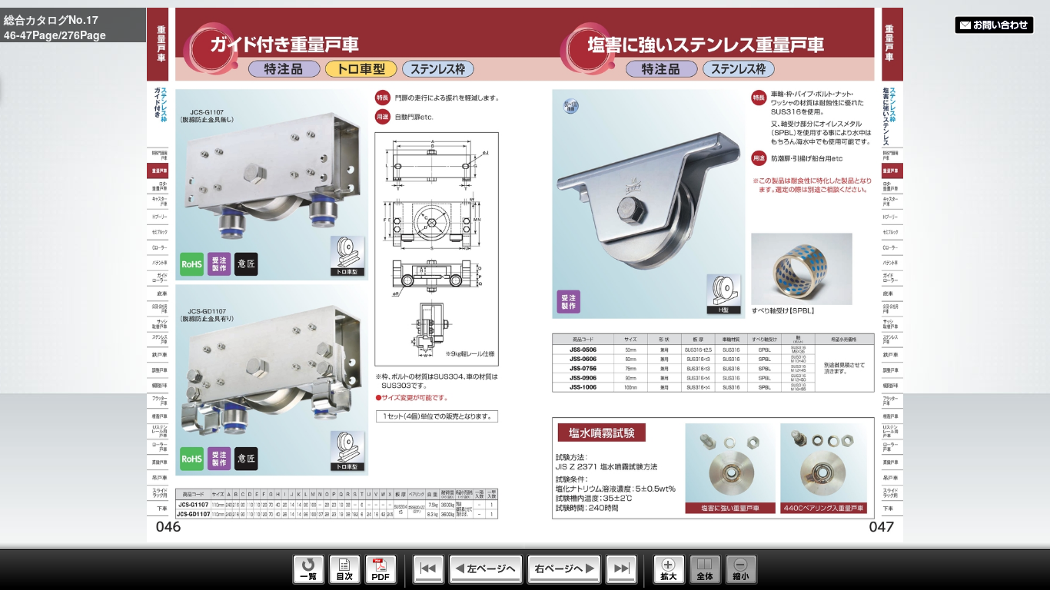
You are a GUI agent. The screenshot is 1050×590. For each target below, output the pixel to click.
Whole (705, 569)
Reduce (741, 569)
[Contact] (994, 25)
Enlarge (669, 569)
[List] (308, 580)
